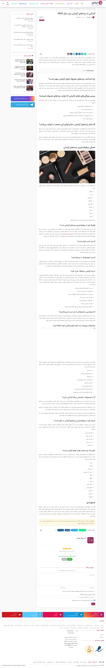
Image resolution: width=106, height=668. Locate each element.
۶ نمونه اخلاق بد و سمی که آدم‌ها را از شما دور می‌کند (23, 45)
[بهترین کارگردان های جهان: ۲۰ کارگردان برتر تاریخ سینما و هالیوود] (29, 88)
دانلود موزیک (86, 628)
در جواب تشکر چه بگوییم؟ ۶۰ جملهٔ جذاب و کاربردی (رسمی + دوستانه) (23, 26)
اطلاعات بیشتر (81, 523)
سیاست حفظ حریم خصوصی (39, 662)
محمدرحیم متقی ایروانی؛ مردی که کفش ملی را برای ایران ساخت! (23, 33)
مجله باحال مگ (73, 628)
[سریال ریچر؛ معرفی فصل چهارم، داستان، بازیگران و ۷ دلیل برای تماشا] (29, 68)
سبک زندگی (70, 4)
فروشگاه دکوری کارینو (45, 625)
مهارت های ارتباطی (33, 4)
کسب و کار (14, 4)
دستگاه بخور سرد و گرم (71, 625)
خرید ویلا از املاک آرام (19, 625)
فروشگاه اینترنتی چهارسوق (8, 625)
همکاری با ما (76, 662)
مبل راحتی (37, 625)
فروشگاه (100, 662)
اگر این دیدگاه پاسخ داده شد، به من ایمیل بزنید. (82, 600)
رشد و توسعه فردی (60, 4)
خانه (82, 4)
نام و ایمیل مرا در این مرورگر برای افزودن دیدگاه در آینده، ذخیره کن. (78, 591)
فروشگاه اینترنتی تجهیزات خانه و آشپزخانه (57, 625)
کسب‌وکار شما (42, 20)
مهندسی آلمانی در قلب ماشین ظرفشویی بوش (23, 39)
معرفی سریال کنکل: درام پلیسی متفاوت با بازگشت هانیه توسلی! (24, 19)
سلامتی (77, 4)
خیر (64, 559)
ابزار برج (61, 628)
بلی (70, 559)
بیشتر (7, 5)
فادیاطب (101, 628)
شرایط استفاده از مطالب (60, 662)
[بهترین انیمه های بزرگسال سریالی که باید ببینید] (29, 81)
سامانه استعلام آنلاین (89, 625)
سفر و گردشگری (23, 4)
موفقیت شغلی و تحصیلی (47, 4)
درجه (101, 635)
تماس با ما (69, 662)
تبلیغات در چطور (92, 662)
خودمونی (101, 625)
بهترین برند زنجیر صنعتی (94, 628)
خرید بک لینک (26, 625)
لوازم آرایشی (80, 628)
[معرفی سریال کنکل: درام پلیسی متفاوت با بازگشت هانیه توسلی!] (29, 61)
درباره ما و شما (83, 662)
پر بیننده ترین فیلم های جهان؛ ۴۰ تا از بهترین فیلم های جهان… (19, 74)
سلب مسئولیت (50, 662)
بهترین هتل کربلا (80, 625)
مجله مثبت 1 (66, 628)
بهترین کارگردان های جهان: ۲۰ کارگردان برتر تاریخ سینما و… (18, 87)
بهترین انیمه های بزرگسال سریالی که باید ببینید (19, 80)
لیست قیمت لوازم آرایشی (67, 234)
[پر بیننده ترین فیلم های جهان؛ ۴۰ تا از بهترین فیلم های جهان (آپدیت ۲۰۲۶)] (29, 74)
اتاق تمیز (32, 625)
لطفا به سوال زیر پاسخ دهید (88, 594)
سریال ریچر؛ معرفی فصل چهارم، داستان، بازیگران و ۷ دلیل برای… (19, 68)
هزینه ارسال (96, 625)
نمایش (84, 70)
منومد (101, 637)
